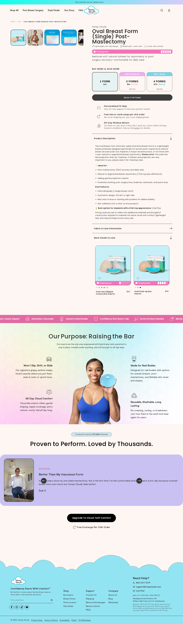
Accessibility (65, 620)
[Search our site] (161, 10)
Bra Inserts (68, 595)
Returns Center (93, 606)
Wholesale (113, 602)
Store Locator (69, 602)
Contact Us (91, 595)
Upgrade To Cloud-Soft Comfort (91, 517)
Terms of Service (51, 620)
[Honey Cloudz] (32, 581)
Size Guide (68, 606)
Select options (132, 97)
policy (137, 128)
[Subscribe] (51, 600)
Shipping (90, 598)
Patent (74, 620)
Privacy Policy (36, 620)
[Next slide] (139, 480)
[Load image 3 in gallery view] (52, 38)
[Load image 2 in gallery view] (35, 38)
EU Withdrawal (85, 620)
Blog (110, 598)
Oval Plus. (156, 208)
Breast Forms (69, 598)
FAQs (88, 609)
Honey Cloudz (23, 620)
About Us (112, 595)
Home (13, 22)
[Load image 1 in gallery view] (18, 38)
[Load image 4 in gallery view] (69, 38)
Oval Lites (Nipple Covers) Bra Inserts (105, 293)
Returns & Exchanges (95, 602)
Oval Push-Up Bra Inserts (143, 292)
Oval (19, 22)
